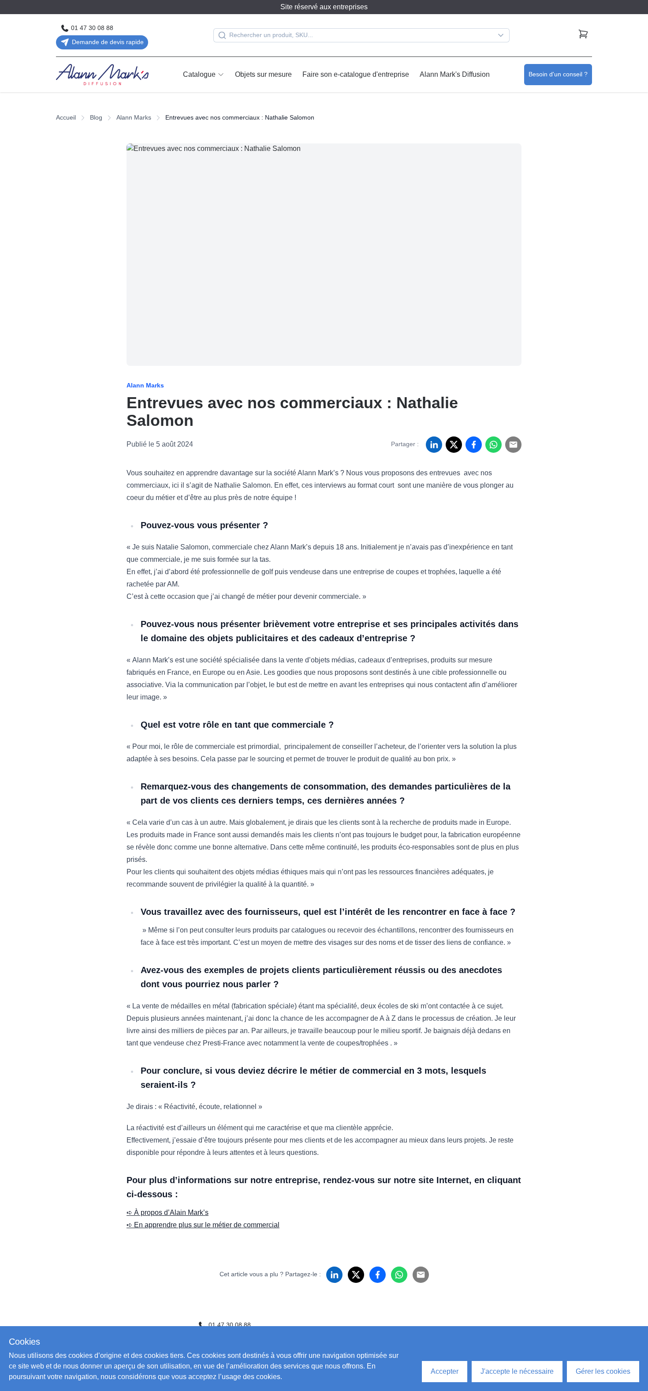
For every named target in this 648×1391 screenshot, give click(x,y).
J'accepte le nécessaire (517, 1371)
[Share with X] (454, 444)
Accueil (66, 117)
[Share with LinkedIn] (434, 444)
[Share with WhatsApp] (493, 444)
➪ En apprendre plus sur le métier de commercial (203, 1225)
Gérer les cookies (603, 1371)
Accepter (444, 1371)
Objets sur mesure (263, 74)
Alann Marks (133, 117)
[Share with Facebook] (474, 444)
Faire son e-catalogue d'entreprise (355, 74)
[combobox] (361, 35)
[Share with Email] (513, 444)
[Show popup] (503, 35)
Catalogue (199, 74)
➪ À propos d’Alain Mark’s (168, 1212)
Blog (96, 117)
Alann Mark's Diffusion (455, 74)
